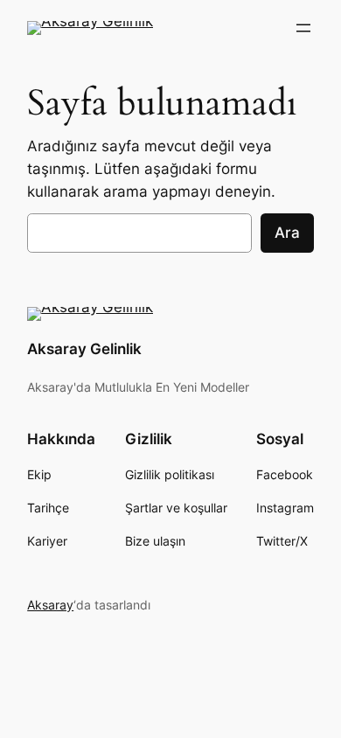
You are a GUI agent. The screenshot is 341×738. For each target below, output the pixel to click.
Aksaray (50, 604)
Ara (287, 232)
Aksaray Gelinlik (84, 349)
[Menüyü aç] (303, 27)
